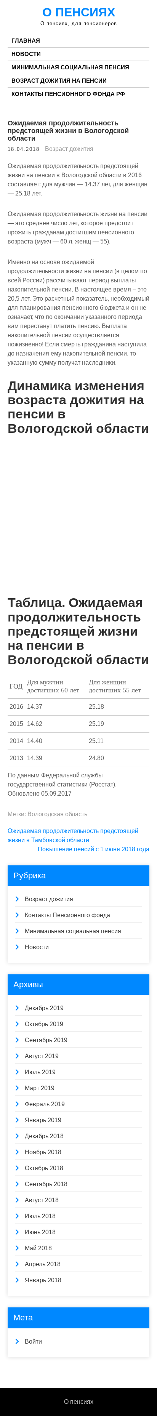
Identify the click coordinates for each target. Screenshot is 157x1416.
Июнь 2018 (40, 1232)
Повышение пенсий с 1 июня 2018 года (93, 849)
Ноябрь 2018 (43, 1152)
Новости (26, 54)
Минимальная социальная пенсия (70, 67)
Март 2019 (39, 1088)
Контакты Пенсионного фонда (67, 915)
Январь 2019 (43, 1120)
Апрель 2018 (43, 1264)
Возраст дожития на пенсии (59, 80)
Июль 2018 (40, 1216)
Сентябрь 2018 (46, 1184)
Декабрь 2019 (44, 1008)
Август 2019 (42, 1056)
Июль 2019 (40, 1072)
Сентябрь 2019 (46, 1040)
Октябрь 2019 (44, 1024)
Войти (33, 1341)
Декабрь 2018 (44, 1136)
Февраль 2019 (45, 1104)
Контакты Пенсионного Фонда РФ (68, 94)
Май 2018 (38, 1248)
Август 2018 (42, 1200)
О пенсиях (78, 12)
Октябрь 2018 (44, 1168)
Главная (25, 40)
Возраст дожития (69, 149)
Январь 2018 (43, 1280)
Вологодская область (57, 814)
